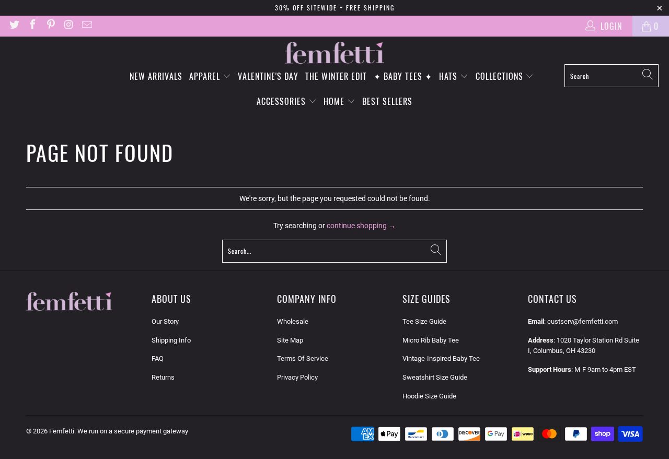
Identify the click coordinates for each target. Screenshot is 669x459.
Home (335, 101)
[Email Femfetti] (86, 26)
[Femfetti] (334, 53)
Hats (449, 76)
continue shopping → (361, 225)
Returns (163, 377)
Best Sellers (387, 101)
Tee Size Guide (424, 321)
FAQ (158, 358)
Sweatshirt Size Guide (434, 377)
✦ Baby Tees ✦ (403, 76)
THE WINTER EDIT (336, 76)
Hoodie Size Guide (429, 396)
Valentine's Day (268, 76)
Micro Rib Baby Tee (430, 340)
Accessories (282, 101)
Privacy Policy (297, 377)
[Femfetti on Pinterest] (50, 26)
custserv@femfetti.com (582, 321)
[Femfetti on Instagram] (68, 26)
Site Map (290, 340)
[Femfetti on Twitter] (13, 26)
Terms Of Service (302, 358)
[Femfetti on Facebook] (32, 26)
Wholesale (292, 321)
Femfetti (61, 431)
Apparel (206, 76)
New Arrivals (156, 76)
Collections (501, 76)
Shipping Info (171, 340)
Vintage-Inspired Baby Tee (441, 358)
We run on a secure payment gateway (132, 431)
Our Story (165, 321)
